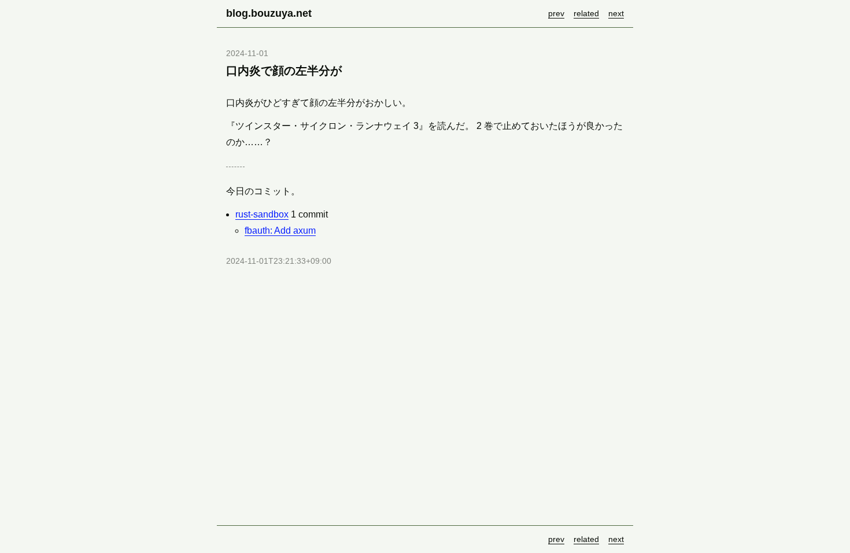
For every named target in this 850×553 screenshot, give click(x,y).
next (616, 13)
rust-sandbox (262, 214)
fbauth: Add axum (280, 230)
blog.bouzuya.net (269, 13)
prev (556, 13)
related (586, 13)
